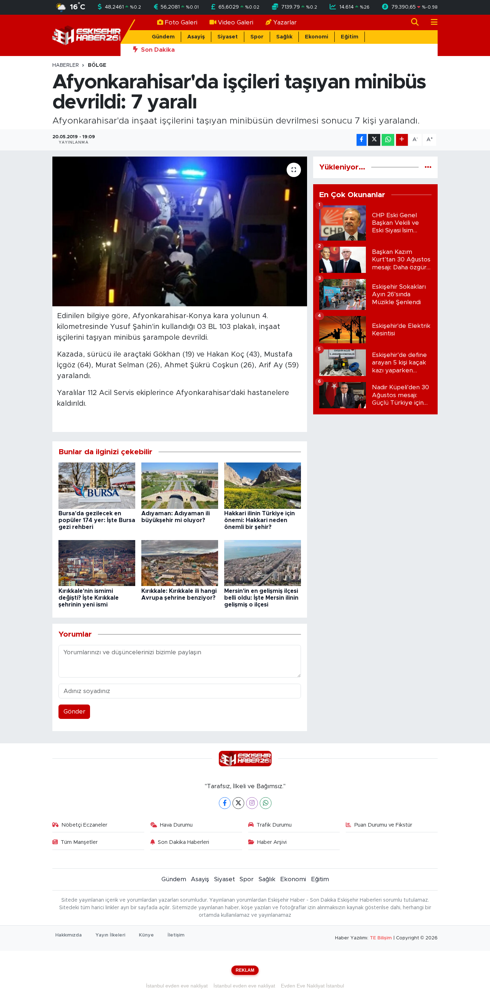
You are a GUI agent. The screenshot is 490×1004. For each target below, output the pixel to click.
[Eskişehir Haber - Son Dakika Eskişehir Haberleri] (86, 35)
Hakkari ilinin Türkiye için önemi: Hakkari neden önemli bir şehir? (259, 520)
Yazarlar (285, 22)
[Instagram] (252, 803)
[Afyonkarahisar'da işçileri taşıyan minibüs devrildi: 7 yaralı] (179, 231)
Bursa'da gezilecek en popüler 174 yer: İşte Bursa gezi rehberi (96, 520)
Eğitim (349, 36)
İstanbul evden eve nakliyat (177, 986)
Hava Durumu (176, 825)
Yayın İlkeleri (110, 935)
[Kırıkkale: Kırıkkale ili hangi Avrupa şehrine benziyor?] (179, 563)
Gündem (163, 36)
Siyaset (227, 36)
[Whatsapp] (266, 803)
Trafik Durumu (274, 825)
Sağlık (284, 36)
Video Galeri (235, 22)
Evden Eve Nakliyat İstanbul (312, 986)
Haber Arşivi (272, 842)
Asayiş (196, 36)
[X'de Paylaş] (374, 140)
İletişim (176, 935)
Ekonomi (316, 36)
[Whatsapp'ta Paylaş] (388, 140)
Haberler (65, 65)
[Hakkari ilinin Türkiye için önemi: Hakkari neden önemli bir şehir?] (262, 485)
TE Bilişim (381, 938)
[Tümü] (428, 167)
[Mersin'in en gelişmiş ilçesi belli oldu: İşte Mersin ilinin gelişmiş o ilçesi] (262, 563)
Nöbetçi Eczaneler (84, 825)
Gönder (74, 711)
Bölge (97, 65)
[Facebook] (225, 803)
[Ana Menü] (431, 22)
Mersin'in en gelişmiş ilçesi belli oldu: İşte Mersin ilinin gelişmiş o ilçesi (261, 598)
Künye (146, 935)
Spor (257, 36)
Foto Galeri (181, 22)
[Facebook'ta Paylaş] (362, 140)
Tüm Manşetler (79, 842)
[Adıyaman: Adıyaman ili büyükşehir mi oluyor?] (179, 485)
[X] (238, 803)
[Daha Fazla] (402, 140)
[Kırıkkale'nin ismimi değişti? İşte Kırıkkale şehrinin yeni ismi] (96, 563)
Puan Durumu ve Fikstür (383, 825)
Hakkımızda (68, 935)
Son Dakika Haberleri (183, 842)
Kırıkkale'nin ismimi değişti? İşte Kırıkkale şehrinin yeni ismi (88, 598)
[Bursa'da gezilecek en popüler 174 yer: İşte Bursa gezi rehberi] (96, 485)
